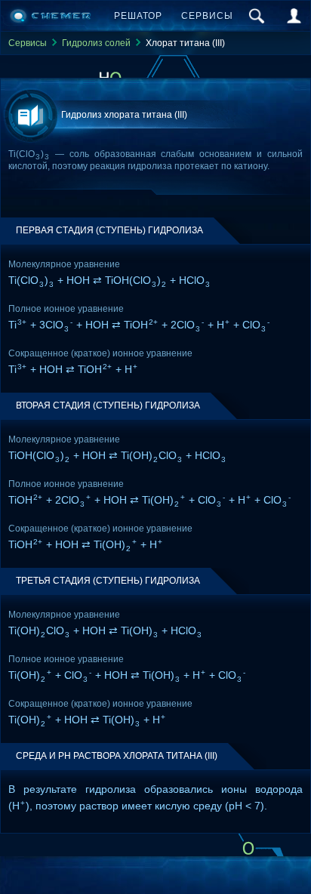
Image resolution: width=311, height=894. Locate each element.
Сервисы (207, 16)
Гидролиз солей (96, 43)
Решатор (138, 16)
